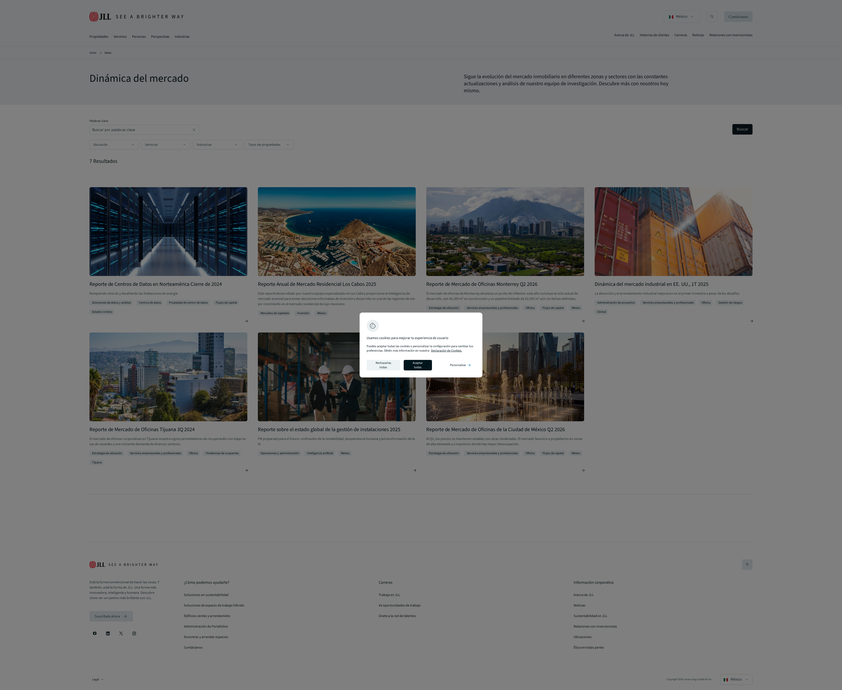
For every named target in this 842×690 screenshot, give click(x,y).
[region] (421, 345)
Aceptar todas (418, 365)
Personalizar (460, 365)
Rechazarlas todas (383, 365)
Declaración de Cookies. (446, 351)
